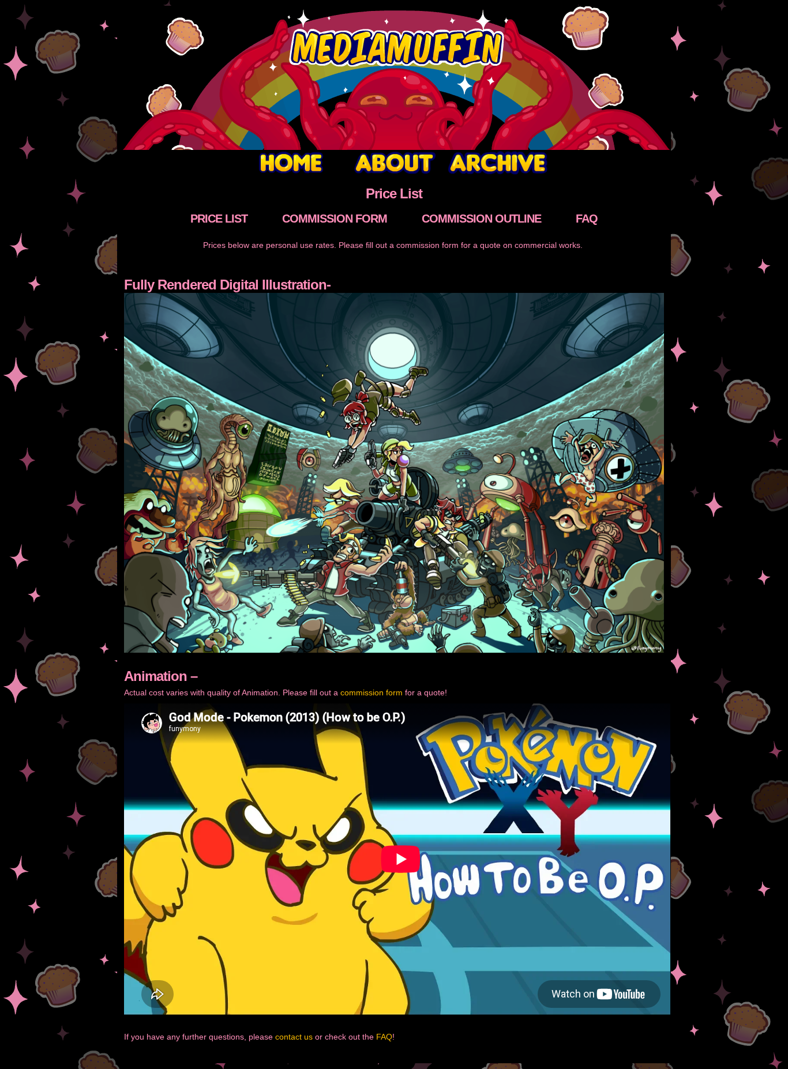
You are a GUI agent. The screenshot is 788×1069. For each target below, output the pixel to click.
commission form (371, 692)
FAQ (384, 1036)
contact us (294, 1036)
